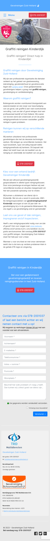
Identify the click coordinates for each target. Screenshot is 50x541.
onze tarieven (36, 226)
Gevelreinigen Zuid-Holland (23, 5)
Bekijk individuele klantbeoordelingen (17, 511)
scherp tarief (17, 87)
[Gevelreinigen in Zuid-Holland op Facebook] (36, 533)
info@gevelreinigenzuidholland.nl (16, 459)
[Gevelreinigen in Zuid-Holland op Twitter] (40, 533)
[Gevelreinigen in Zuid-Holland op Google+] (45, 533)
